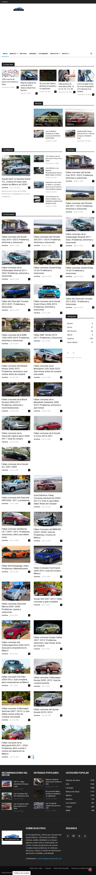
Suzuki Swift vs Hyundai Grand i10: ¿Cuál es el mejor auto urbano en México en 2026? (16, 182)
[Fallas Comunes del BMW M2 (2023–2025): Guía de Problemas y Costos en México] (48, 519)
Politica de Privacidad (61, 868)
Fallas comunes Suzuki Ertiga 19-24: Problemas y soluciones (47, 270)
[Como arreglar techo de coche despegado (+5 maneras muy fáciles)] (85, 76)
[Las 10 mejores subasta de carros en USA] (39, 805)
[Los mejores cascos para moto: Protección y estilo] (39, 158)
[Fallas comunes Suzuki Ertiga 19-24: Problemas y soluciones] (48, 257)
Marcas (13, 53)
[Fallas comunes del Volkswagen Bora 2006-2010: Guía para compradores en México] (16, 629)
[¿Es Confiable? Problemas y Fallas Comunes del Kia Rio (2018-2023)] (39, 134)
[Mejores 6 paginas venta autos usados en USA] (39, 781)
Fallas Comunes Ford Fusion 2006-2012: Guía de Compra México (47, 571)
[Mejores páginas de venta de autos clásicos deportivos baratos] (29, 75)
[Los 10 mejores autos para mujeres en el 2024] (7, 806)
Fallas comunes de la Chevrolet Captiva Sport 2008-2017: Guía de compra (16, 436)
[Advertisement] (48, 31)
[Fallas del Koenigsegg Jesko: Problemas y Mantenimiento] (16, 554)
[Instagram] (74, 836)
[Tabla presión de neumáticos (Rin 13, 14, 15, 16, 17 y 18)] (66, 76)
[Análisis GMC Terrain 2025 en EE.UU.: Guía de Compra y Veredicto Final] (70, 134)
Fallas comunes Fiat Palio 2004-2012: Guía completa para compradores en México (15, 679)
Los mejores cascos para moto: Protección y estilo (54, 158)
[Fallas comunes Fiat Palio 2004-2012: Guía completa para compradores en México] (16, 666)
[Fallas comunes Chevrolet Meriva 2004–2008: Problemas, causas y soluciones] (16, 591)
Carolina (39, 124)
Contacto (5, 2)
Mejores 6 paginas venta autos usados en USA (54, 782)
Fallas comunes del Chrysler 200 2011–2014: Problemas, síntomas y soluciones (47, 240)
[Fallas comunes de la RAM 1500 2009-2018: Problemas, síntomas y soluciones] (16, 325)
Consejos (32, 53)
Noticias (23, 53)
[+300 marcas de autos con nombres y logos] (10, 73)
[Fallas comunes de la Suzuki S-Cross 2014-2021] (48, 423)
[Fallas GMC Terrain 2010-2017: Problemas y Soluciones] (48, 325)
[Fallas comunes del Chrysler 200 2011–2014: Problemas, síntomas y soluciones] (48, 227)
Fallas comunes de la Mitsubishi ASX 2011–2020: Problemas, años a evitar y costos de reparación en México (15, 748)
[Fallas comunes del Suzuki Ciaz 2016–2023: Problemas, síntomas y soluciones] (16, 227)
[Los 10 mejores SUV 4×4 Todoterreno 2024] (7, 796)
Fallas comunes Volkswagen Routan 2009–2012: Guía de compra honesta (47, 680)
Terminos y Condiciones (79, 868)
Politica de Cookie (36, 868)
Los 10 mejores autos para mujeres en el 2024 (21, 806)
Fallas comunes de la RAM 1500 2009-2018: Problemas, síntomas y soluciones (16, 338)
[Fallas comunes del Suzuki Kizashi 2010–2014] (48, 698)
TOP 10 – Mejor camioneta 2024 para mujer (21, 784)
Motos (65, 53)
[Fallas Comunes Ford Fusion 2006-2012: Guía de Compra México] (48, 555)
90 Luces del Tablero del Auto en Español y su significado (48, 86)
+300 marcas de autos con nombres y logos (10, 81)
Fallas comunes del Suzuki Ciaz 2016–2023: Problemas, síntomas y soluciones (15, 240)
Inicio (5, 53)
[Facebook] (68, 353)
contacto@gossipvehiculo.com (49, 858)
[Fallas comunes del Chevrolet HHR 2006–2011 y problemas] (16, 485)
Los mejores (43, 53)
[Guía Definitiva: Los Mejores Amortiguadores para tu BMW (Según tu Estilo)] (39, 170)
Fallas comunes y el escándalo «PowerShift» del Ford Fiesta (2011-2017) (78, 118)
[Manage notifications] (90, 869)
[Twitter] (73, 353)
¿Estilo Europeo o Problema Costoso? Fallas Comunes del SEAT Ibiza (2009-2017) (47, 118)
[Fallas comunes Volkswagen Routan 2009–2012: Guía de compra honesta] (48, 666)
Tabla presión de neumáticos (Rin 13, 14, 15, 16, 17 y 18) (66, 86)
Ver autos (54, 53)
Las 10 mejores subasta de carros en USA (53, 806)
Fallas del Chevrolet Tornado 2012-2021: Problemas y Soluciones (15, 304)
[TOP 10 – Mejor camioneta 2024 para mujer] (7, 784)
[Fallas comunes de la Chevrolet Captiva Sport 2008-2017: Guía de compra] (16, 423)
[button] (91, 53)
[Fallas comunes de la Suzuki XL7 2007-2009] (16, 454)
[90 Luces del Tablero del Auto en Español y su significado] (48, 75)
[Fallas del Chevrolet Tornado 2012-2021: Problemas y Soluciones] (16, 291)
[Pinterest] (79, 836)
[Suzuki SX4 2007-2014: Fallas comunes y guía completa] (48, 589)
